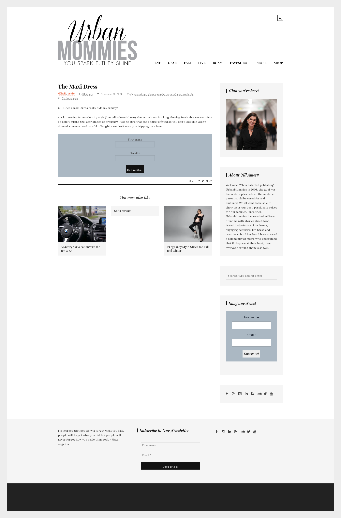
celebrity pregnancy (145, 93)
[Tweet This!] (202, 181)
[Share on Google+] (211, 181)
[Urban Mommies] (97, 64)
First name (135, 139)
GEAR (172, 63)
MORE (261, 63)
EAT (158, 63)
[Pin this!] (207, 181)
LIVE (201, 63)
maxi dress (163, 93)
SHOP (278, 63)
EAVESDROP (239, 63)
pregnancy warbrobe (182, 93)
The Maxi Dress (77, 86)
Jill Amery (87, 93)
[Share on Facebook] (199, 181)
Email (135, 153)
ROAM (218, 63)
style (71, 93)
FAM (187, 63)
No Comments (70, 97)
